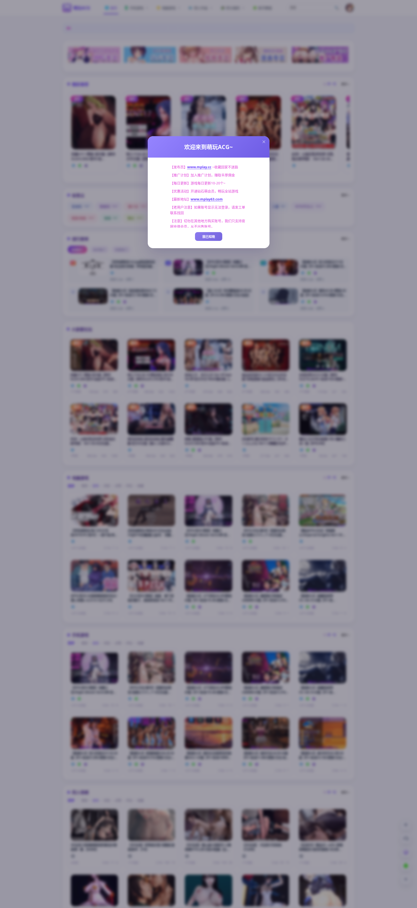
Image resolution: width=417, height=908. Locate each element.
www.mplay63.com (207, 199)
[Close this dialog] (264, 142)
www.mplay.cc (199, 167)
